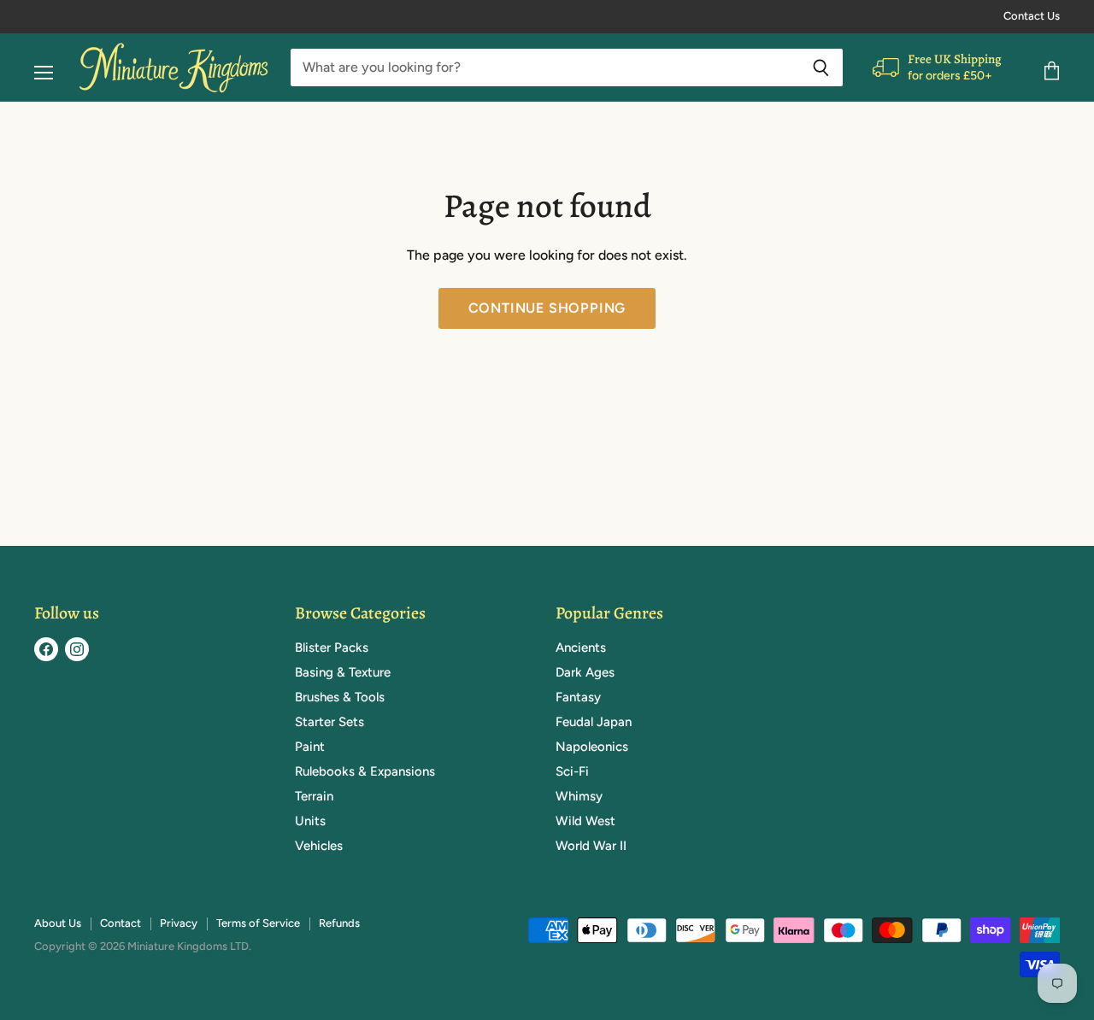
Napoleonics (592, 746)
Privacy (178, 923)
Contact (120, 923)
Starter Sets (329, 722)
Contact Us (1031, 16)
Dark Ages (585, 672)
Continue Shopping (547, 308)
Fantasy (578, 697)
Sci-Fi (572, 771)
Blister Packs (331, 647)
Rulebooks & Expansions (365, 771)
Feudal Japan (594, 722)
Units (310, 821)
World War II (591, 845)
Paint (310, 746)
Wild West (585, 821)
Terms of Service (258, 923)
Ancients (581, 647)
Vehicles (319, 845)
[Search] (821, 67)
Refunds (339, 923)
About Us (57, 923)
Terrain (314, 796)
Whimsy (579, 796)
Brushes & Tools (340, 697)
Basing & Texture (343, 672)
